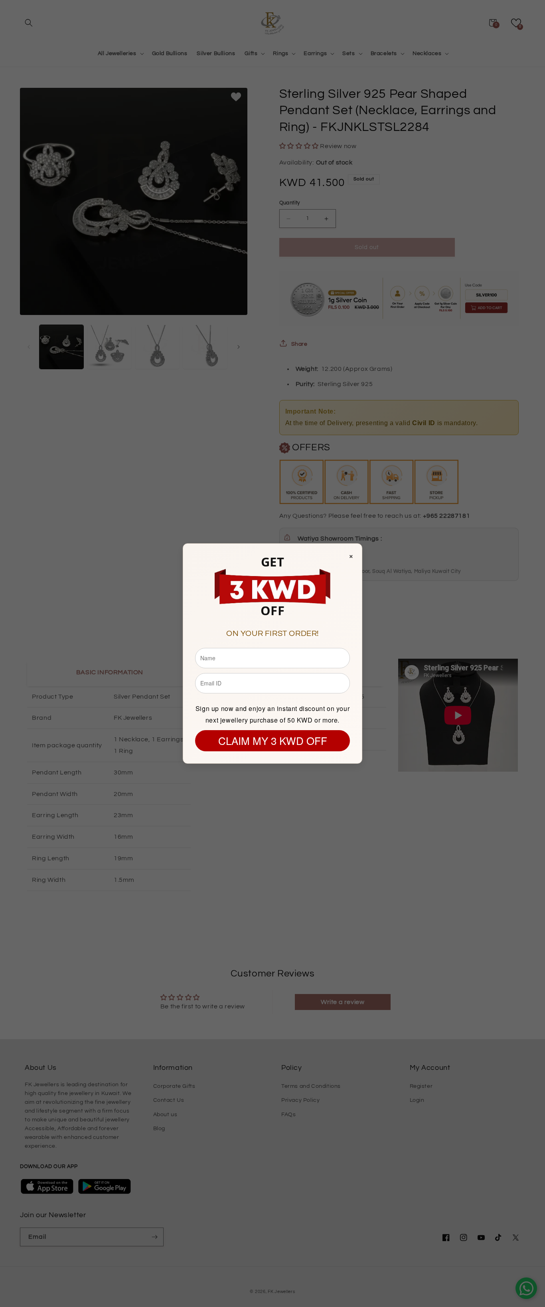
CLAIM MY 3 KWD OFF (272, 740)
